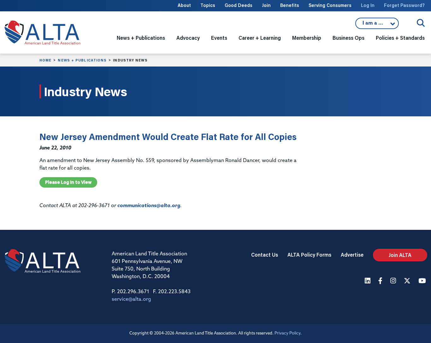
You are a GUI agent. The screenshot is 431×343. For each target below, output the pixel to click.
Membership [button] (306, 37)
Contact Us (264, 254)
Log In (368, 5)
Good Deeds (238, 5)
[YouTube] (422, 281)
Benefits (289, 5)
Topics (207, 5)
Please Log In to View (68, 182)
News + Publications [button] (141, 37)
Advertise (352, 254)
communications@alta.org (148, 205)
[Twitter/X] (408, 281)
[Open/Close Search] (421, 23)
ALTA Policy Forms (309, 254)
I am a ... (373, 25)
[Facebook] (381, 281)
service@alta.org (131, 299)
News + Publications (82, 60)
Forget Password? (404, 5)
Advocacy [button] (188, 37)
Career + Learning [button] (260, 37)
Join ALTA (400, 255)
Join (266, 5)
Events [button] (219, 37)
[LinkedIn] (368, 281)
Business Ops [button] (348, 37)
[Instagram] (394, 281)
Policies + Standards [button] (400, 37)
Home (45, 60)
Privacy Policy (287, 333)
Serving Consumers (330, 5)
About (184, 5)
